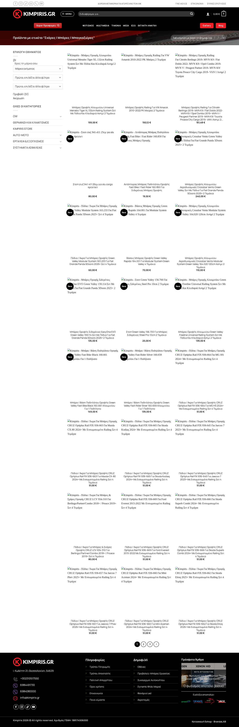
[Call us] (36, 3)
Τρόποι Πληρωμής (100, 666)
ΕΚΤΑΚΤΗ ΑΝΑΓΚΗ (147, 25)
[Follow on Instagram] (20, 3)
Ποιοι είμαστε (97, 699)
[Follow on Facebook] (15, 3)
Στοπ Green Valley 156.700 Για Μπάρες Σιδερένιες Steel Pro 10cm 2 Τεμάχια (146, 333)
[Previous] (186, 676)
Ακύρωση (18, 98)
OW (15, 116)
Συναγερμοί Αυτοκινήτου (151, 680)
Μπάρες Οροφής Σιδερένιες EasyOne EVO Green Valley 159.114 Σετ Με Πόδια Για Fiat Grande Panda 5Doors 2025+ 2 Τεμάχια (93, 334)
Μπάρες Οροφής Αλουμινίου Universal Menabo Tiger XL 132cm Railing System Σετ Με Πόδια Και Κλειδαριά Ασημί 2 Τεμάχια (93, 110)
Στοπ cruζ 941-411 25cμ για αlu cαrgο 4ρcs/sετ (93, 186)
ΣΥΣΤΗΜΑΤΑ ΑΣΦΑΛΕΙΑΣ (27, 147)
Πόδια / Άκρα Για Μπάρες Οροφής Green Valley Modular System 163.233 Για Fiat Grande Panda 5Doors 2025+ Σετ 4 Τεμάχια (93, 261)
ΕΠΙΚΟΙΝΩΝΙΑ (197, 3)
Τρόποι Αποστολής (100, 673)
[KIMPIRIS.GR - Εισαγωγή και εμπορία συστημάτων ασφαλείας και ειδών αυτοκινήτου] (34, 14)
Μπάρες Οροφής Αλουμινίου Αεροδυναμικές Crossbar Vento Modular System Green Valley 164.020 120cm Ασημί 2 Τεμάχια (200, 263)
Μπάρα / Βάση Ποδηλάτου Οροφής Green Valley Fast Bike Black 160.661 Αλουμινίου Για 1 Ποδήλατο (92, 405)
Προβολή (21, 94)
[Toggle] (61, 116)
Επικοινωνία (96, 693)
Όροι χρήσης (97, 686)
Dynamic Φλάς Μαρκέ (149, 686)
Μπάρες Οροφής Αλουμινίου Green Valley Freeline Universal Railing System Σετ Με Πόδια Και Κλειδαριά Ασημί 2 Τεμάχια (200, 334)
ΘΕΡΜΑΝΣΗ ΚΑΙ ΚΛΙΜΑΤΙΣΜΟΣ (31, 122)
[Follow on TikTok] (26, 3)
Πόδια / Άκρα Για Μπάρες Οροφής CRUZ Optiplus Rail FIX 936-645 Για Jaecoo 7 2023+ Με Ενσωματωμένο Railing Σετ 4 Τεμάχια (201, 478)
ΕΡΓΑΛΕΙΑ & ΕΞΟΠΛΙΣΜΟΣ (28, 141)
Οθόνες (142, 666)
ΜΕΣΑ (126, 25)
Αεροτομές (144, 699)
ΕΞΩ (133, 25)
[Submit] (191, 14)
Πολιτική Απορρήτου (101, 680)
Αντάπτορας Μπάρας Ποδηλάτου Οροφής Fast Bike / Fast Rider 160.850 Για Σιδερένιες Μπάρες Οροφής (147, 187)
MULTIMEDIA (102, 25)
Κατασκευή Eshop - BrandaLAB (209, 721)
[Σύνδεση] (208, 14)
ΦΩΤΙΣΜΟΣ (88, 25)
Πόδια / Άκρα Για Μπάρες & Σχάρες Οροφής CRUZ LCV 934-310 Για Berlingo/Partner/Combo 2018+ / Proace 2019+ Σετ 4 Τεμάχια (92, 552)
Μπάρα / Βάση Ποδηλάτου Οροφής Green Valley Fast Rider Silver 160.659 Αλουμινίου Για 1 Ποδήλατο (147, 405)
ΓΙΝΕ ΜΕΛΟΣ (181, 3)
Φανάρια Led (144, 693)
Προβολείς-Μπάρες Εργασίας (154, 673)
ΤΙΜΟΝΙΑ (116, 25)
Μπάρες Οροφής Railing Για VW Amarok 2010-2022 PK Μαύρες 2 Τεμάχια (146, 109)
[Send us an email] (31, 3)
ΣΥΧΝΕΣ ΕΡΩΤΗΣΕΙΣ (216, 3)
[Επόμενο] (156, 644)
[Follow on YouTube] (41, 3)
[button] (67, 14)
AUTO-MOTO (21, 135)
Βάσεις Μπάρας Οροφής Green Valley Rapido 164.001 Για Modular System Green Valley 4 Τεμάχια (146, 261)
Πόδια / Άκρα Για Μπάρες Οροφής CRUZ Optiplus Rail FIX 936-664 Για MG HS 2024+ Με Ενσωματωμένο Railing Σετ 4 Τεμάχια (201, 405)
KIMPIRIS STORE (22, 129)
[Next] (221, 676)
